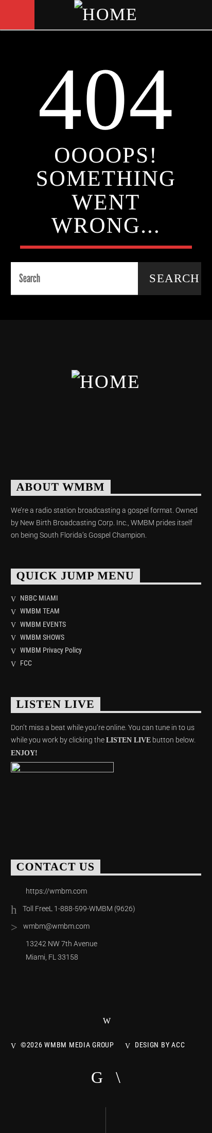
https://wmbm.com (56, 891)
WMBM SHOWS (42, 637)
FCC (26, 663)
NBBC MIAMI (39, 598)
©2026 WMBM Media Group (67, 1045)
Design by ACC (160, 1045)
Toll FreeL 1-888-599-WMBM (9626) (79, 908)
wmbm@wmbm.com (56, 926)
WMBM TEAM (40, 611)
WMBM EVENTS (43, 624)
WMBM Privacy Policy (51, 650)
